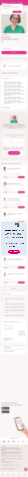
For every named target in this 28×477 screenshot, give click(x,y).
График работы (14, 252)
